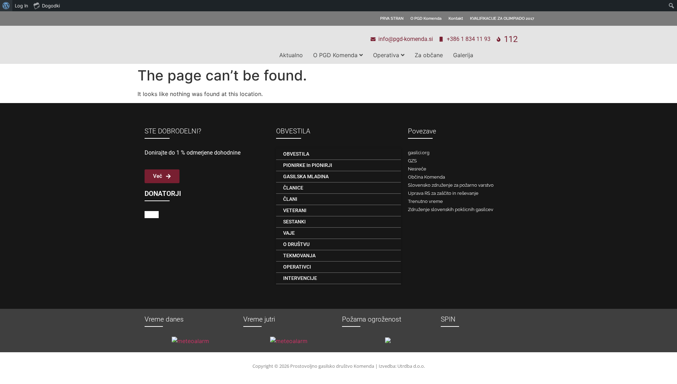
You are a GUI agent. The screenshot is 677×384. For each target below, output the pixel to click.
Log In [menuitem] (21, 5)
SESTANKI (294, 221)
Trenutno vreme (425, 201)
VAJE (289, 233)
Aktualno (291, 55)
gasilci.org (418, 152)
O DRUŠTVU (296, 244)
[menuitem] (6, 5)
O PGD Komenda (425, 18)
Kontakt (456, 18)
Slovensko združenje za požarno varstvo (451, 185)
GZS (412, 160)
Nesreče (417, 169)
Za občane (429, 55)
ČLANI (290, 199)
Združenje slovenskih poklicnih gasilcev (450, 209)
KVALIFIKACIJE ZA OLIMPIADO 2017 (502, 18)
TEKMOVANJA (299, 255)
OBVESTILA (296, 154)
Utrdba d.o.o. (411, 366)
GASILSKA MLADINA (306, 176)
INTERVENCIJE (300, 278)
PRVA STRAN (391, 18)
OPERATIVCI (297, 267)
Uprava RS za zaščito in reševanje (443, 193)
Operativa (386, 55)
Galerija (463, 55)
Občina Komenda (426, 177)
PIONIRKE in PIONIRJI (307, 165)
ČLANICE (293, 188)
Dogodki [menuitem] (51, 5)
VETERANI (294, 210)
